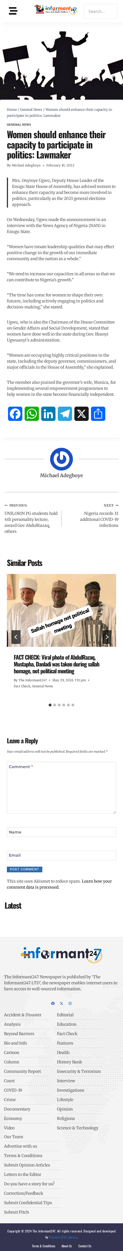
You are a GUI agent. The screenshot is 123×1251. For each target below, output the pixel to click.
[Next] (107, 637)
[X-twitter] (61, 1003)
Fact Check (22, 686)
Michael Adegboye (26, 165)
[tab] (50, 705)
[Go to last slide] (16, 637)
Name (15, 832)
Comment (21, 766)
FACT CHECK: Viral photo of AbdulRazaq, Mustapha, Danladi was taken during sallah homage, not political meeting (56, 664)
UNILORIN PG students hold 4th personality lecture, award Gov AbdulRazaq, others (31, 518)
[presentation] (61, 610)
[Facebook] (53, 1003)
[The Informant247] (56, 10)
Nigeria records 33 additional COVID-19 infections (99, 515)
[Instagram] (70, 1003)
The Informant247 (33, 680)
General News (19, 124)
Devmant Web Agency (62, 1237)
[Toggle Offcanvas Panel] (13, 11)
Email (15, 855)
